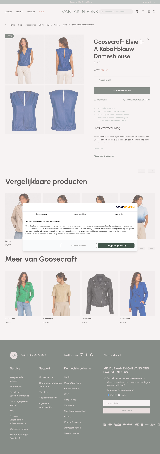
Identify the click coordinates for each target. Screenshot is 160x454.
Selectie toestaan (78, 246)
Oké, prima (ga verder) (116, 246)
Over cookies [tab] (80, 214)
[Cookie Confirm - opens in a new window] (125, 207)
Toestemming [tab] (41, 214)
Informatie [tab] (118, 214)
